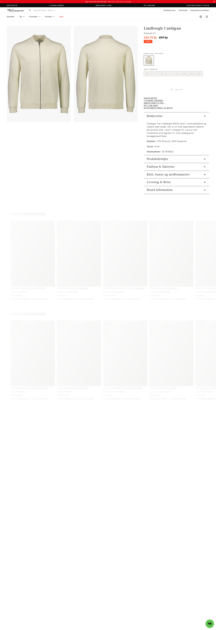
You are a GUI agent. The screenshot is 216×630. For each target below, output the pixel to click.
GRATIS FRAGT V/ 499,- (104, 5)
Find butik (182, 10)
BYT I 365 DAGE (149, 5)
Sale (61, 16)
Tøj (20, 16)
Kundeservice (169, 10)
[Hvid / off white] (149, 60)
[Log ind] (200, 16)
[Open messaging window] (210, 623)
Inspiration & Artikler (199, 10)
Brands (48, 16)
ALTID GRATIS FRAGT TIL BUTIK (198, 5)
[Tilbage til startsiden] (15, 10)
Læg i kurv (178, 89)
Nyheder (11, 16)
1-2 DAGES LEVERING (56, 5)
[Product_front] (39, 74)
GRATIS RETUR (12, 5)
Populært (33, 16)
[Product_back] (106, 74)
